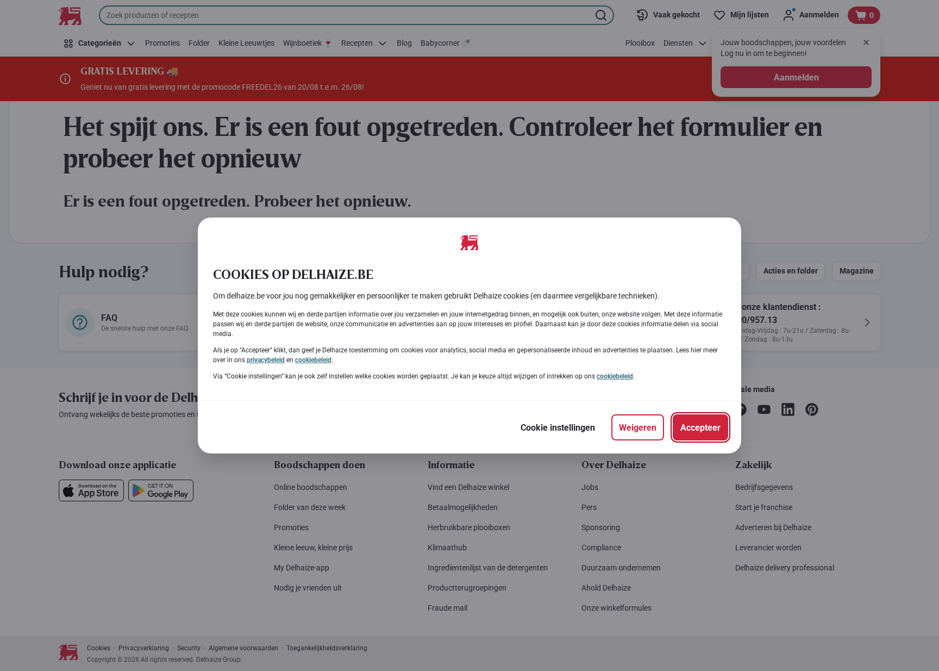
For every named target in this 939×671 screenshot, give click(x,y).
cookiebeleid (313, 360)
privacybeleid (266, 360)
